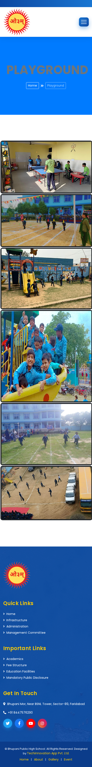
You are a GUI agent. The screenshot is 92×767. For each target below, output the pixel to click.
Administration (17, 626)
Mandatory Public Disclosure (27, 677)
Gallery (53, 759)
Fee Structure (16, 665)
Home (32, 85)
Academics (14, 659)
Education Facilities (20, 671)
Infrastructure (16, 620)
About (38, 759)
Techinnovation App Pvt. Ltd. (48, 753)
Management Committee (26, 632)
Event (68, 759)
